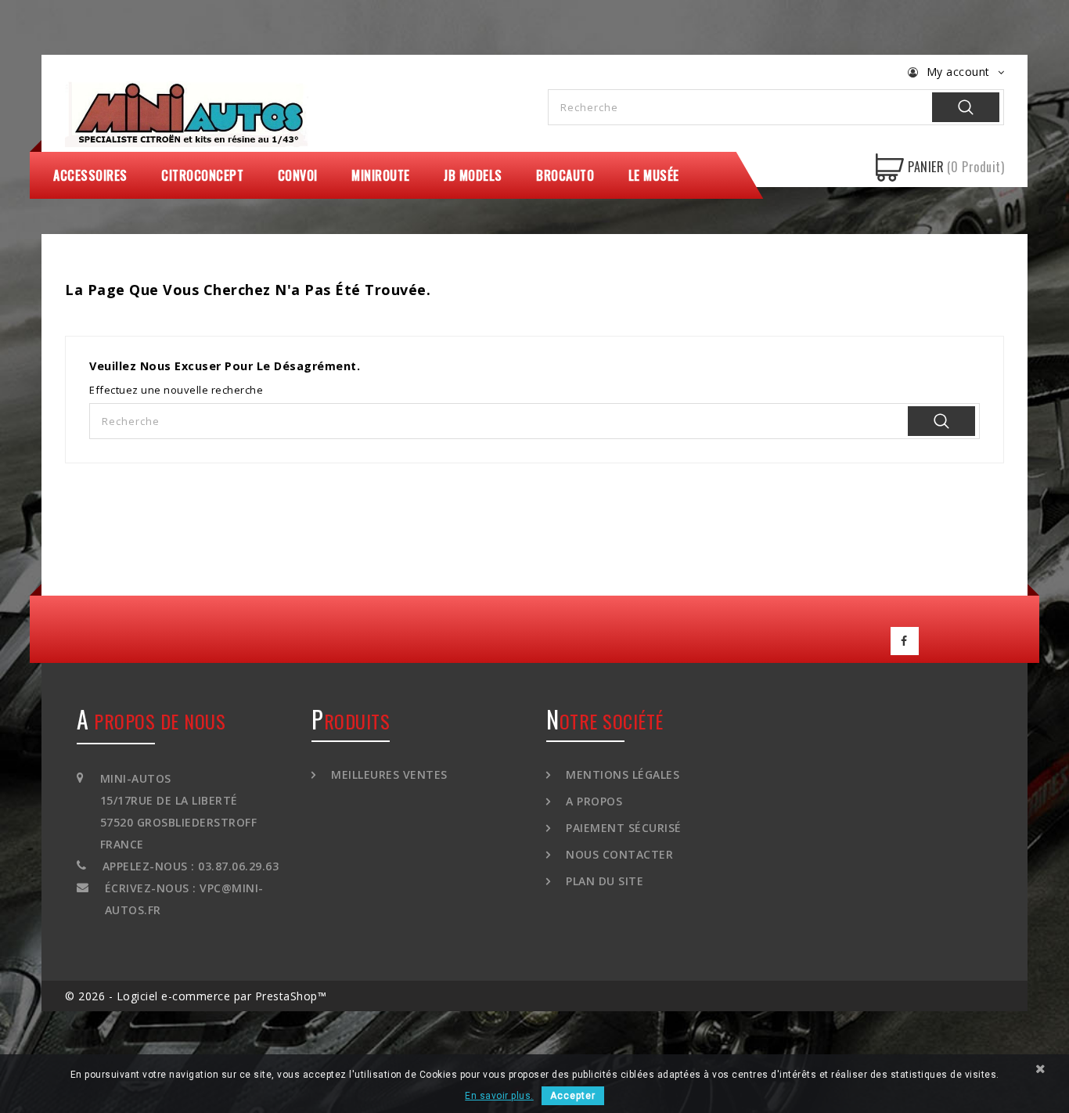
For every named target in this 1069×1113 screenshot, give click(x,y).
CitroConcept (202, 175)
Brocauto (565, 175)
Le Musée (653, 175)
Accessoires (90, 175)
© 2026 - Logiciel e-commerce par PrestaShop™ (195, 996)
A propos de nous (151, 721)
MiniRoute (380, 175)
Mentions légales (621, 774)
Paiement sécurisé (622, 827)
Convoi (298, 175)
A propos (592, 801)
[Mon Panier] (889, 167)
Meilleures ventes (388, 774)
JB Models (473, 175)
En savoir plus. (499, 1095)
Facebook (905, 641)
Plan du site (603, 880)
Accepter (573, 1095)
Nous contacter (618, 854)
